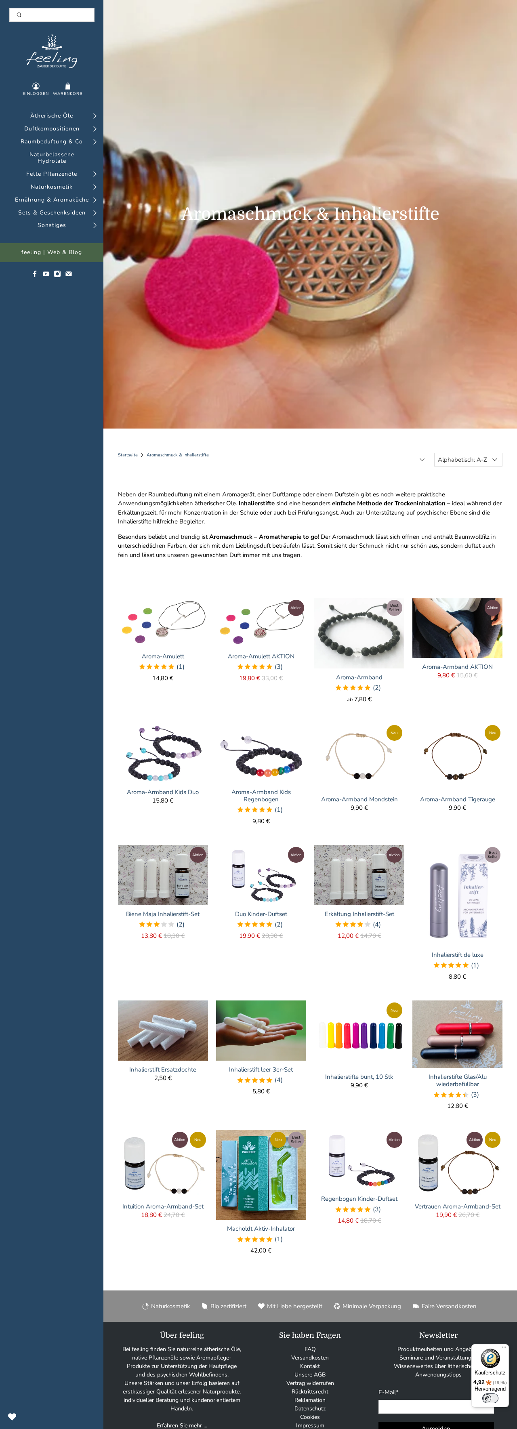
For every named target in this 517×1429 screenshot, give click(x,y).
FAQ (310, 1349)
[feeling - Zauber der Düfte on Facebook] (34, 275)
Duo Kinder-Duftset (261, 914)
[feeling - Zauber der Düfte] (52, 51)
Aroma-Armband (359, 677)
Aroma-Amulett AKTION (261, 656)
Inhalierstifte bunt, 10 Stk (359, 1076)
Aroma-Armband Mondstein (359, 799)
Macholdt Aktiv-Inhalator (261, 1228)
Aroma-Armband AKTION (457, 666)
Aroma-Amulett (163, 656)
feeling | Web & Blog (51, 252)
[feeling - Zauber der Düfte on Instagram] (57, 275)
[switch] (490, 1398)
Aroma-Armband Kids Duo (163, 792)
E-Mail (388, 1392)
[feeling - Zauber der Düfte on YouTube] (46, 275)
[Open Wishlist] (12, 1417)
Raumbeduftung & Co (52, 142)
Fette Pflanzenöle (51, 174)
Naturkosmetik (52, 187)
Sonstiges (52, 225)
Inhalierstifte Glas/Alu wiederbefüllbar (458, 1080)
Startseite (128, 455)
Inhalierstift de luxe (457, 954)
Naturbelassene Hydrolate (51, 158)
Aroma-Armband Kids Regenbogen (261, 795)
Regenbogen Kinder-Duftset (359, 1198)
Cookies (310, 1417)
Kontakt (310, 1366)
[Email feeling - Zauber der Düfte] (68, 275)
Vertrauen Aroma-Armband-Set (457, 1206)
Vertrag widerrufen (310, 1383)
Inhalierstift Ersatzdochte (162, 1069)
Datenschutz (310, 1408)
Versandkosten (310, 1358)
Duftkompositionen (52, 129)
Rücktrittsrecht (310, 1391)
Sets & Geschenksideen (52, 213)
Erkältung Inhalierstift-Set (359, 914)
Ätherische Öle (51, 116)
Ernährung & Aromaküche (52, 200)
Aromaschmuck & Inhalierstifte (178, 455)
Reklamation (310, 1400)
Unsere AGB (310, 1375)
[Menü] (504, 1349)
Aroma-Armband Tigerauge (457, 799)
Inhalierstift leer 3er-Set (261, 1069)
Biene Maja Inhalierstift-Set (163, 914)
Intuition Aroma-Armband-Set (163, 1206)
